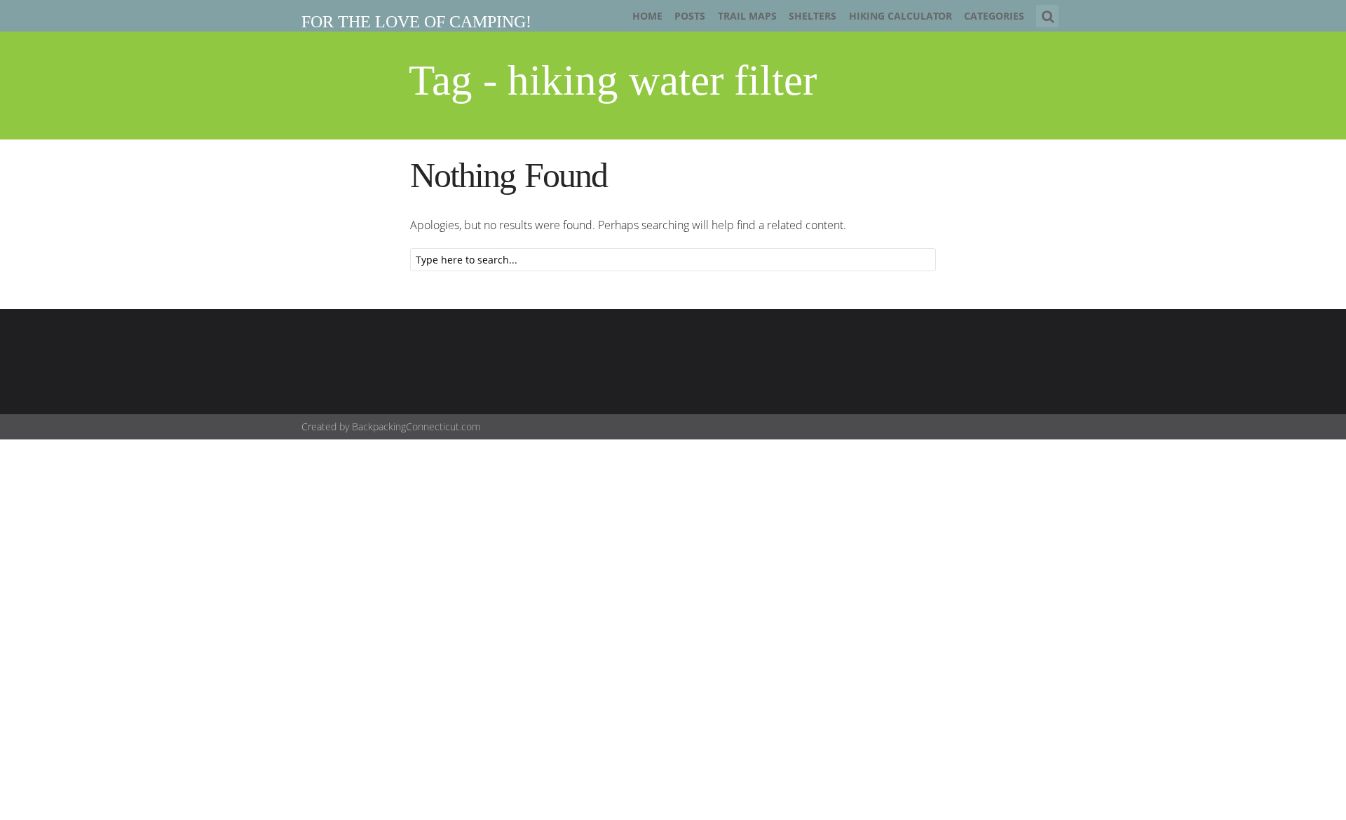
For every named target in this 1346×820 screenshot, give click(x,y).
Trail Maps (747, 15)
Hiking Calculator (900, 15)
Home (647, 15)
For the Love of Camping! (416, 22)
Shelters (812, 15)
